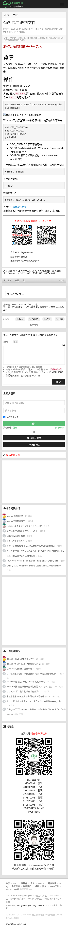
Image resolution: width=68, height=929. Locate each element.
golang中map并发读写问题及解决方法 (24, 663)
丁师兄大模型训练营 (15, 540)
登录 (30, 335)
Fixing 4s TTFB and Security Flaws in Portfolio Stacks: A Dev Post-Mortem (36, 711)
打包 (48, 319)
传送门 (34, 319)
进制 (60, 319)
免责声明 (16, 886)
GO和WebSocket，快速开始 (19, 668)
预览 (15, 341)
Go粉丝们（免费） (45, 868)
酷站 (44, 886)
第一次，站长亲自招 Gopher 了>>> (23, 46)
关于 (8, 883)
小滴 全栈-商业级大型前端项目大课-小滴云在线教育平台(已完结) (35, 701)
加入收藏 (7, 280)
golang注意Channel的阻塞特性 (20, 658)
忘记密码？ (60, 427)
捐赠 (37, 886)
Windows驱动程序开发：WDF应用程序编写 (26, 681)
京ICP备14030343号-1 (16, 924)
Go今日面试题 (13, 455)
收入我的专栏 (16, 293)
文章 (15, 15)
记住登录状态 (12, 416)
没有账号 (49, 335)
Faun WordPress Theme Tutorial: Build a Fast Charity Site (32, 560)
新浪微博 (52, 883)
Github (41, 883)
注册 (15, 427)
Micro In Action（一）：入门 (25, 304)
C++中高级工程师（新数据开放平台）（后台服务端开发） (32, 673)
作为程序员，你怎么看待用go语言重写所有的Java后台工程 (33, 308)
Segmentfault (27, 252)
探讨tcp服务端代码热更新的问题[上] (22, 530)
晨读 (32, 883)
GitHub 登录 (35, 437)
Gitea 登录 (35, 444)
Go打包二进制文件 (30, 260)
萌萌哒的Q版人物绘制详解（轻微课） (23, 691)
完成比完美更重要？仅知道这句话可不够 (24, 525)
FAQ (15, 883)
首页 (6, 15)
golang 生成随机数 (15, 516)
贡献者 (24, 883)
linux (21, 319)
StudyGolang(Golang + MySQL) (31, 905)
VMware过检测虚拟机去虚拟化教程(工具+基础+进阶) (30, 686)
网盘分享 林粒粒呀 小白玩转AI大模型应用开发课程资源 (31, 545)
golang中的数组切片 (16, 520)
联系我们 (27, 886)
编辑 (6, 341)
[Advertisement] (26, 481)
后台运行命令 (19, 207)
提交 (58, 381)
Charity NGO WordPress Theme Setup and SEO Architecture (34, 565)
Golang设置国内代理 (16, 535)
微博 (17, 280)
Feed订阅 (54, 886)
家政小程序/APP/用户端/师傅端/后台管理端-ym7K (28, 696)
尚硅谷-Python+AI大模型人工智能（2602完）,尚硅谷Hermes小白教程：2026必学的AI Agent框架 (35, 553)
